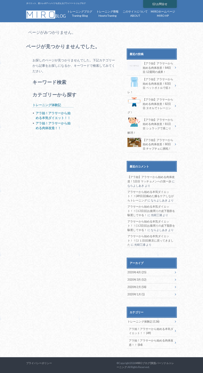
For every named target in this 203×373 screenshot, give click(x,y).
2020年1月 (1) (136, 294)
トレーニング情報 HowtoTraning (107, 13)
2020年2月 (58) (136, 287)
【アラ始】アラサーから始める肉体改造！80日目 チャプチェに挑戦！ (158, 144)
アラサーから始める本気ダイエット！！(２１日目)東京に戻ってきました (150, 240)
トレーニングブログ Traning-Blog (79, 13)
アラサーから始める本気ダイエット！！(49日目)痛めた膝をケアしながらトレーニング (150, 196)
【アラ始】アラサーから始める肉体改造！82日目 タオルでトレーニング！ (150, 106)
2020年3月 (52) (136, 279)
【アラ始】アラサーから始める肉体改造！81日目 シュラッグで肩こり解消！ (150, 126)
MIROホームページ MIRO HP (163, 13)
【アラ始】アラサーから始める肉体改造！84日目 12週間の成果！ (158, 67)
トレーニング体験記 (47, 105)
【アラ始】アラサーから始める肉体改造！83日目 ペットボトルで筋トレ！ (150, 85)
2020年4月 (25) (136, 272)
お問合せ (161, 4)
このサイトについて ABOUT (135, 13)
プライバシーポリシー (39, 363)
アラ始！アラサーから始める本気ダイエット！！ (53, 115)
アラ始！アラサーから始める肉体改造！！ (53, 125)
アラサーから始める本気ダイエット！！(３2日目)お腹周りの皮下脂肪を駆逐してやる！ (151, 211)
